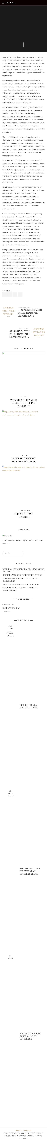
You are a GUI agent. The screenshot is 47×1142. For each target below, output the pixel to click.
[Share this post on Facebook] (4, 294)
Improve (6, 612)
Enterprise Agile (23, 18)
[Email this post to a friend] (20, 294)
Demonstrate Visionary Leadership (20, 584)
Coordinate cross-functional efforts (22, 575)
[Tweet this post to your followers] (9, 294)
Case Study (8, 605)
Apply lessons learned (23, 516)
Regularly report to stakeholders (23, 460)
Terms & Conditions (23, 1130)
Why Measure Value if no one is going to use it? (23, 403)
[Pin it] (15, 294)
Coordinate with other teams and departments (23, 312)
